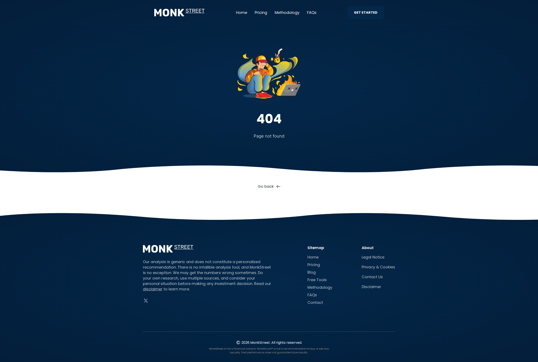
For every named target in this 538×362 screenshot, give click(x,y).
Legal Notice (373, 257)
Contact (315, 302)
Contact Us (372, 276)
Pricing (261, 12)
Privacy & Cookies (378, 267)
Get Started (365, 12)
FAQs (311, 12)
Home (241, 12)
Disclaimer (371, 286)
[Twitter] (145, 300)
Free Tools (317, 279)
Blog (311, 272)
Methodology (287, 12)
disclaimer (152, 289)
